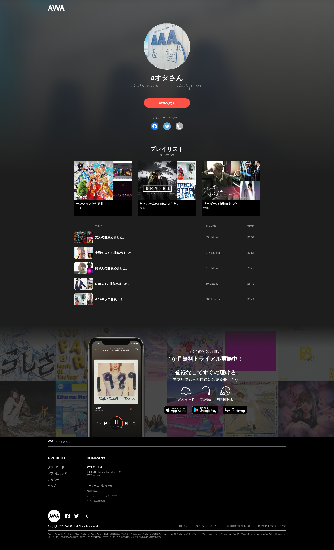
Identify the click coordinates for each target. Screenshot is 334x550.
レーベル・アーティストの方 (102, 495)
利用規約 (183, 526)
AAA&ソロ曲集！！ (109, 299)
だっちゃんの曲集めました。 (160, 203)
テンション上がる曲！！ (93, 203)
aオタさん (64, 441)
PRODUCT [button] (57, 458)
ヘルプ (52, 485)
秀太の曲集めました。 (110, 237)
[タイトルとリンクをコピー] (179, 126)
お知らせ (53, 479)
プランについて (57, 473)
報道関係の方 (94, 490)
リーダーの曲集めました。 (221, 203)
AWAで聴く (167, 103)
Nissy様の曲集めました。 (113, 283)
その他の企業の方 (96, 501)
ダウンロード (56, 467)
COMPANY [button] (96, 458)
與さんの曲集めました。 (112, 268)
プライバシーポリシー (207, 526)
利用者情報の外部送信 (238, 526)
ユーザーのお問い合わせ (99, 485)
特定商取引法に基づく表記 (272, 526)
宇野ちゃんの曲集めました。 (115, 252)
